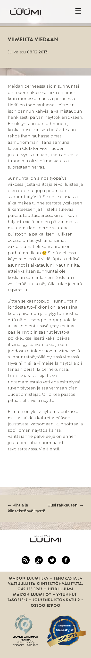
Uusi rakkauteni (65, 505)
